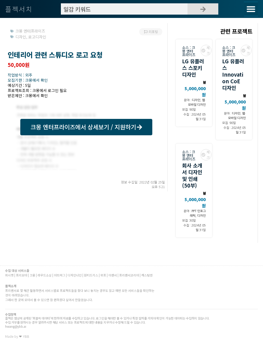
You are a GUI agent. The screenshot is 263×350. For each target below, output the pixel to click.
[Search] (202, 9)
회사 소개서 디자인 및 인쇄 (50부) (192, 175)
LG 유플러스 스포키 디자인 (193, 67)
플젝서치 (19, 9)
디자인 (196, 100)
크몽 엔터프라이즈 (188, 51)
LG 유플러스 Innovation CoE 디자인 (233, 74)
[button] (251, 9)
